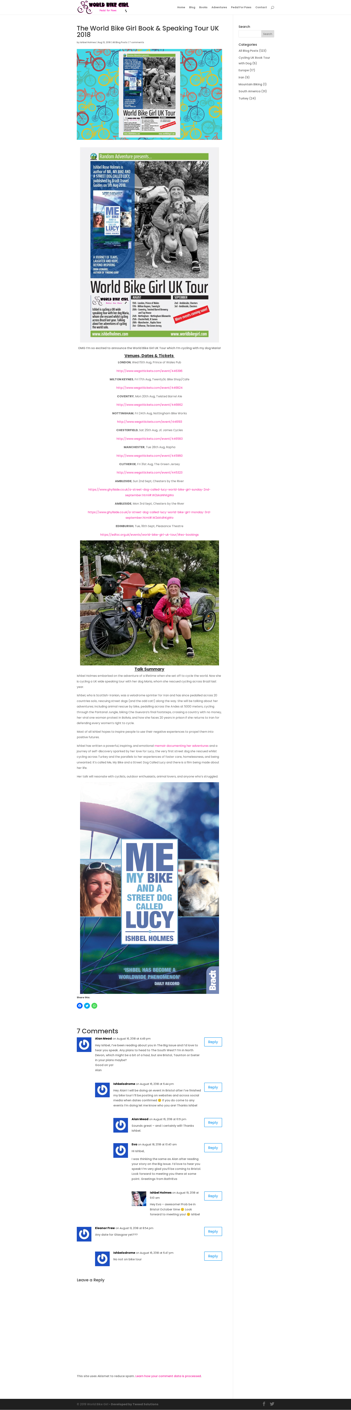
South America (250, 91)
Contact (261, 7)
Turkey (243, 98)
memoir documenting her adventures (181, 746)
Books (203, 7)
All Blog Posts (119, 42)
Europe (244, 70)
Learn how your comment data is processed (168, 1376)
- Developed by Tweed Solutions (133, 1404)
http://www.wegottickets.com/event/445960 (149, 456)
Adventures (219, 7)
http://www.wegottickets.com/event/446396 (149, 371)
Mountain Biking (250, 84)
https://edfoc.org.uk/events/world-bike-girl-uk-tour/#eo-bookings (149, 535)
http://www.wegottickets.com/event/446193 (149, 422)
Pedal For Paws (241, 7)
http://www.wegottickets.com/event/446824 (149, 388)
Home (181, 7)
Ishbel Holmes (88, 42)
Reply (213, 1041)
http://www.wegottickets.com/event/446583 (149, 439)
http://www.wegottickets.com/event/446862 (149, 405)
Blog (192, 7)
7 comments (136, 42)
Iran (241, 77)
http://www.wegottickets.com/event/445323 (149, 472)
